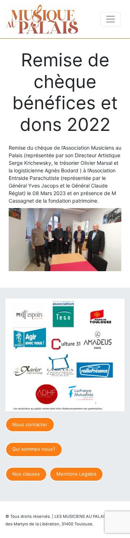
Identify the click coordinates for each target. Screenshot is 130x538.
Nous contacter (29, 424)
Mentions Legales (76, 474)
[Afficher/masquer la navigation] (110, 19)
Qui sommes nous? (33, 449)
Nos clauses (26, 474)
